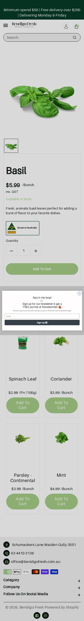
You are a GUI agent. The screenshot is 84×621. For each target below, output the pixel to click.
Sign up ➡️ (42, 322)
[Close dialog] (79, 293)
